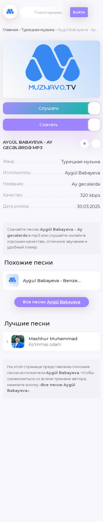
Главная (10, 29)
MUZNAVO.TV (10, 11)
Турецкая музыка (37, 29)
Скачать (48, 124)
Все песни (51, 302)
